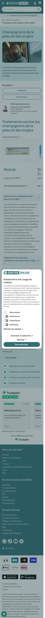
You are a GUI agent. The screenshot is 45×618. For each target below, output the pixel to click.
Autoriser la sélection (21, 335)
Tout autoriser (21, 344)
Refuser (21, 339)
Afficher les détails (12, 329)
